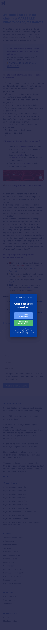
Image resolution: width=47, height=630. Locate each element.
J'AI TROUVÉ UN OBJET (23, 315)
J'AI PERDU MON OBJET (23, 323)
